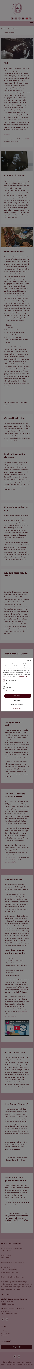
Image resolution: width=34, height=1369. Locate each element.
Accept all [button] (17, 696)
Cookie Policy (17, 708)
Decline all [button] (17, 700)
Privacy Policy (23, 676)
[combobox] (28, 660)
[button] (17, 705)
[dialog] (17, 684)
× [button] (30, 660)
